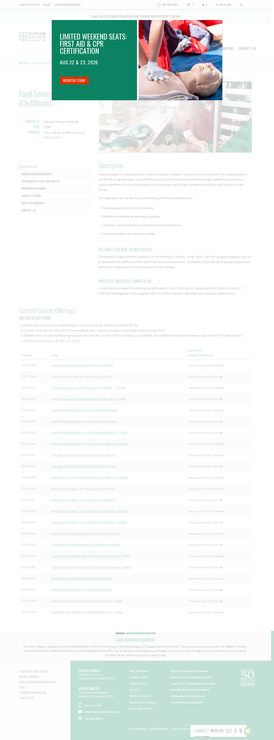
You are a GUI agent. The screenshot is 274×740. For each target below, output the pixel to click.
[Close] (218, 24)
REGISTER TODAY (74, 80)
